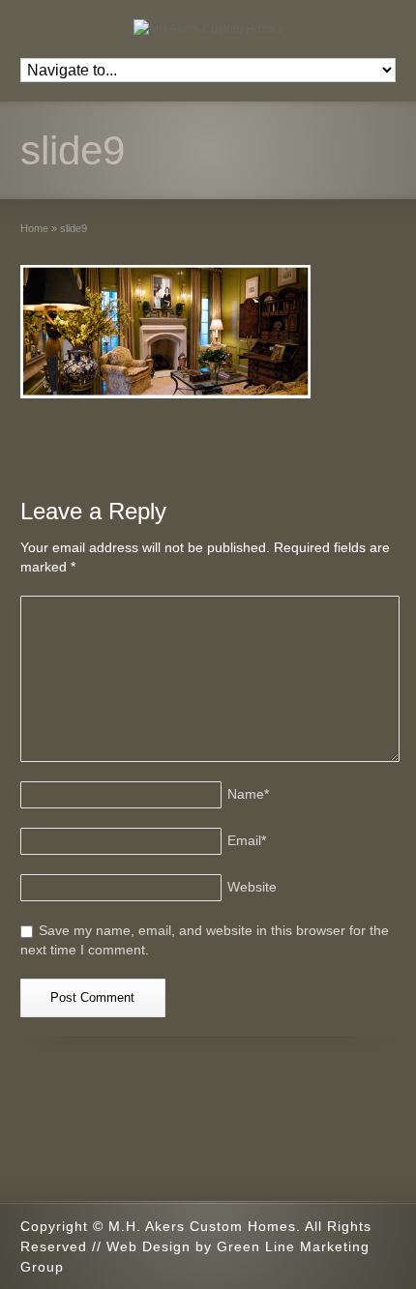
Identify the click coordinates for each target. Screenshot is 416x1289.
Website (252, 886)
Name (248, 794)
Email (246, 840)
